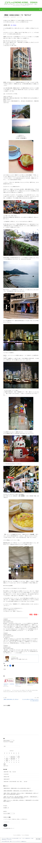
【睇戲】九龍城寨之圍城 (7, 790)
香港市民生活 (20, 691)
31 (4, 764)
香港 (5, 690)
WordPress (19, 835)
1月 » (7, 765)
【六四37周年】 (6, 774)
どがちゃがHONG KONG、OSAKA (21, 2)
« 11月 (4, 765)
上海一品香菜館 (22, 690)
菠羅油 (36, 690)
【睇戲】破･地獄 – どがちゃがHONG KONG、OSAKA (20, 788)
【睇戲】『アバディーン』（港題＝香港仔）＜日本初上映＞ (13, 800)
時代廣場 (33, 690)
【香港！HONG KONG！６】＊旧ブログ (10, 699)
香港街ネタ (9, 690)
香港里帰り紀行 (25, 691)
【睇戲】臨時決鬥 (6, 779)
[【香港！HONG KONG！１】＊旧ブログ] (20, 680)
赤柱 (14, 691)
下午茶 (26, 690)
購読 (5, 825)
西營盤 (11, 691)
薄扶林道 (4, 691)
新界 (30, 690)
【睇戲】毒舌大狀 (6, 788)
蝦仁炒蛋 (8, 691)
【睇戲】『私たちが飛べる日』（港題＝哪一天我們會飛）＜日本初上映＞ (16, 796)
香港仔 (16, 691)
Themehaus (27, 835)
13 (11, 758)
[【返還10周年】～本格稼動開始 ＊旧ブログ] (8, 680)
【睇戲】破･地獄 (6, 776)
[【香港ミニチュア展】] (32, 680)
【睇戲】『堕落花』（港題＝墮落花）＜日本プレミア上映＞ (13, 793)
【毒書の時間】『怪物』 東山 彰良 (9, 771)
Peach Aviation (16, 690)
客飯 (28, 690)
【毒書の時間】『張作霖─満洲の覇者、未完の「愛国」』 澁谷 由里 (15, 781)
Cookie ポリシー (23, 841)
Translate (11, 741)
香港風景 (30, 691)
